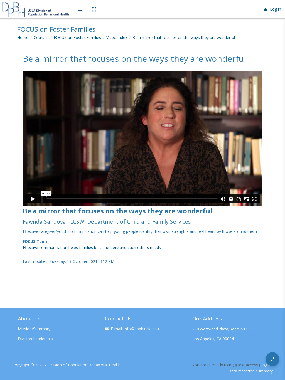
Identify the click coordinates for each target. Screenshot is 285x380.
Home (22, 37)
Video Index (116, 37)
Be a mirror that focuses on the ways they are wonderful (183, 37)
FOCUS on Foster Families (77, 37)
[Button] (272, 359)
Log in (275, 9)
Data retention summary (250, 371)
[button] (94, 9)
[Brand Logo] (36, 9)
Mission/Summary (34, 328)
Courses (41, 37)
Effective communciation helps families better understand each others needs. (92, 247)
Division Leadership (35, 338)
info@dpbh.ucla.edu (141, 328)
